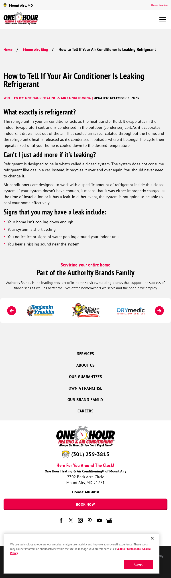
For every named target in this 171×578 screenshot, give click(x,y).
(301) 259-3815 (90, 454)
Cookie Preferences (128, 549)
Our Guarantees (85, 376)
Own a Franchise (85, 388)
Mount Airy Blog (35, 49)
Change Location (159, 5)
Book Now (85, 504)
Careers (85, 411)
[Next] (159, 310)
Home (8, 49)
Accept (138, 564)
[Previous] (11, 310)
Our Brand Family (85, 399)
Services (85, 353)
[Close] (152, 538)
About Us (85, 365)
